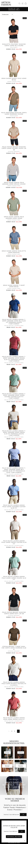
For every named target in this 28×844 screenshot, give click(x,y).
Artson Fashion (6, 3)
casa (10, 779)
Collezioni (15, 779)
